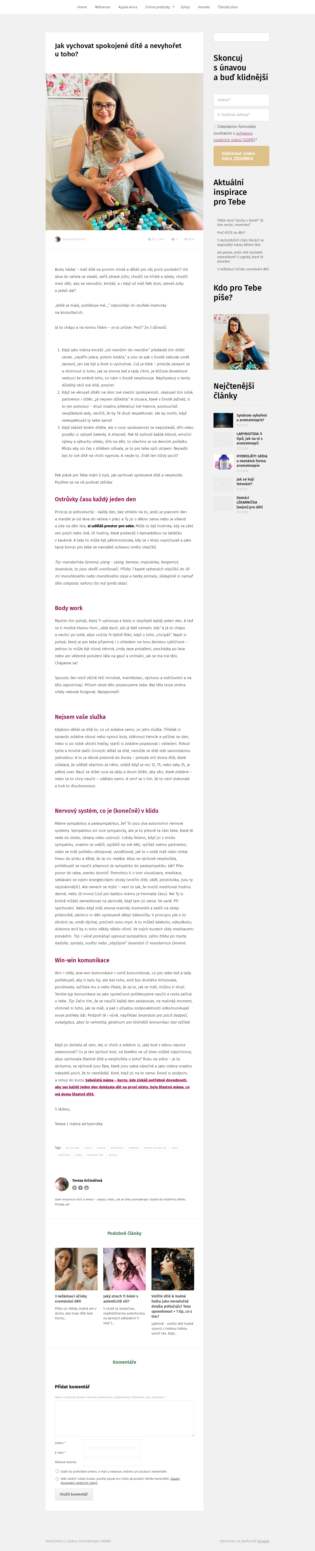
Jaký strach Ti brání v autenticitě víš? (120, 1298)
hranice (101, 1147)
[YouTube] (86, 1187)
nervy (174, 1147)
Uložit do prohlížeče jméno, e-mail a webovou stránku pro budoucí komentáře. (113, 1471)
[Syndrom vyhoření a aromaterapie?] (223, 420)
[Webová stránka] (74, 1187)
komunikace (117, 1147)
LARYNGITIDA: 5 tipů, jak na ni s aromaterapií (250, 438)
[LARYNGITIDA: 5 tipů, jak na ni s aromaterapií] (223, 439)
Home (82, 7)
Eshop (185, 7)
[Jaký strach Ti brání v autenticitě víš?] (124, 1269)
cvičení (88, 1147)
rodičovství (64, 1154)
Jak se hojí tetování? (245, 481)
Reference (102, 7)
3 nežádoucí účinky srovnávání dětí (71, 1298)
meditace (134, 1147)
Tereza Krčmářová (73, 239)
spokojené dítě (95, 1154)
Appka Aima (127, 7)
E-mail (60, 1452)
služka (78, 1154)
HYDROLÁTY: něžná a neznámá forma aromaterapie (252, 461)
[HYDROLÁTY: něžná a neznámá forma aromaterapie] (223, 462)
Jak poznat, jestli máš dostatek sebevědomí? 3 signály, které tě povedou (240, 257)
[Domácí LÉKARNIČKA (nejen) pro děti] (223, 503)
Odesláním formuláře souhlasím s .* (235, 133)
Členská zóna (228, 7)
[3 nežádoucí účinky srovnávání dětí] (76, 1269)
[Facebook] (80, 1187)
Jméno (60, 1443)
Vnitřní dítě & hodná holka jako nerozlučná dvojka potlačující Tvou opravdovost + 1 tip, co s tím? (172, 1306)
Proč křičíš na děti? (231, 233)
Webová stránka (65, 1462)
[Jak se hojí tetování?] (223, 484)
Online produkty (157, 7)
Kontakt (204, 7)
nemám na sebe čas (155, 1147)
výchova (112, 1154)
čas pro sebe (72, 1147)
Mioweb (263, 1541)
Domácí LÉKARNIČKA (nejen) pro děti (250, 502)
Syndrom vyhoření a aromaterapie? (252, 417)
